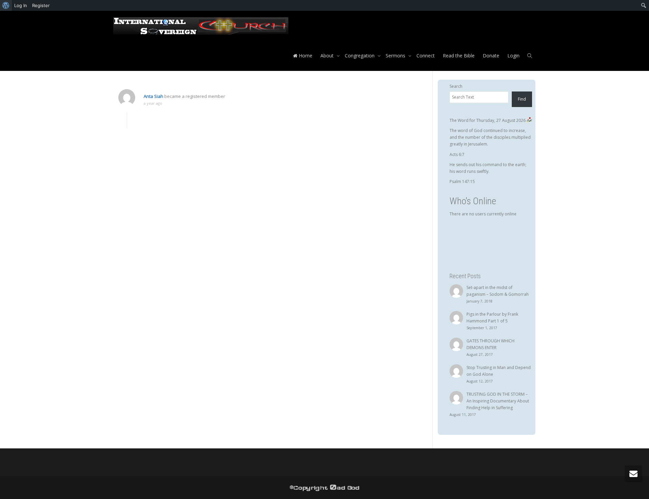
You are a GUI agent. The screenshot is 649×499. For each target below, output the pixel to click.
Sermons (396, 55)
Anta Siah (153, 96)
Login (513, 55)
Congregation (360, 55)
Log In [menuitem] (20, 5)
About (327, 55)
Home (304, 55)
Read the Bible (459, 55)
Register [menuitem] (41, 5)
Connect (425, 55)
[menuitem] (6, 5)
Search (456, 86)
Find (522, 99)
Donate (491, 55)
